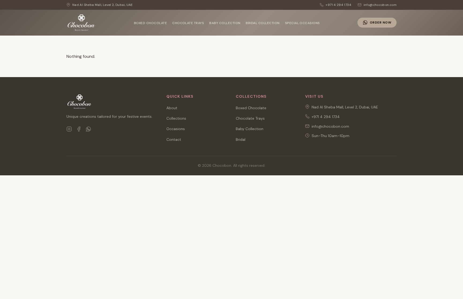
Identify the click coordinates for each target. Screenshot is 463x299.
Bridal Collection (262, 23)
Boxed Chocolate (150, 23)
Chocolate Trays (188, 23)
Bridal (240, 139)
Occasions (175, 128)
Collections (176, 118)
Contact (173, 139)
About (171, 107)
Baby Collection (224, 23)
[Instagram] (69, 129)
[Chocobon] (81, 22)
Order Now (380, 22)
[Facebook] (78, 129)
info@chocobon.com (330, 126)
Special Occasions (302, 23)
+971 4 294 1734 (326, 116)
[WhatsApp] (88, 129)
